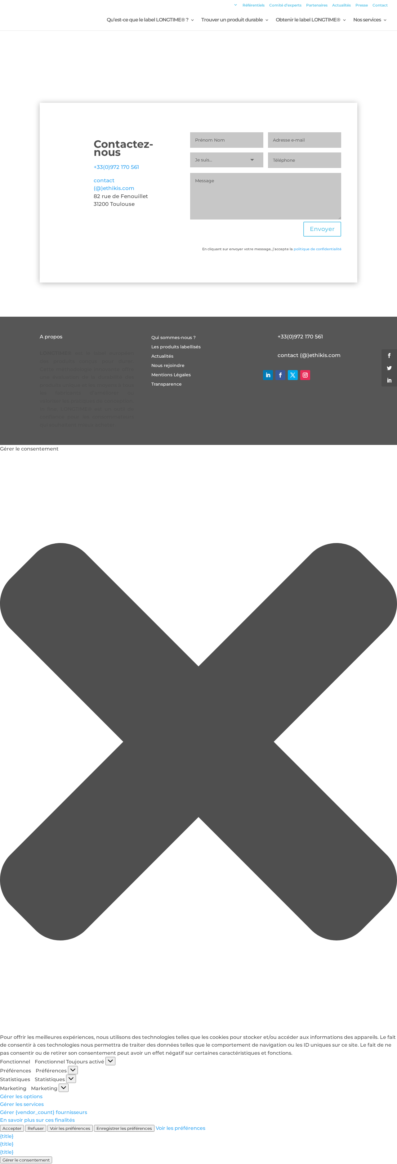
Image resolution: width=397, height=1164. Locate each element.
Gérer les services (22, 1104)
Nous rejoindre (168, 365)
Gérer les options (21, 1096)
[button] (198, 743)
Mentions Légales (171, 375)
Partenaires (317, 5)
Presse (361, 5)
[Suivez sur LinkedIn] (268, 375)
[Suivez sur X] (293, 375)
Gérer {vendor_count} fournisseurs (43, 1112)
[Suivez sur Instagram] (305, 375)
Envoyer (322, 229)
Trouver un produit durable (232, 20)
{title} (7, 1136)
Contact (380, 5)
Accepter (11, 1128)
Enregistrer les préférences (124, 1128)
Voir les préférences (70, 1128)
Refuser (36, 1128)
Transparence (166, 384)
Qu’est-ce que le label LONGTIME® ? (147, 20)
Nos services (367, 20)
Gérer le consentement (26, 1159)
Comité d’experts (285, 5)
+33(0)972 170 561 (116, 167)
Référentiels (254, 5)
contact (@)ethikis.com (309, 355)
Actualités (341, 5)
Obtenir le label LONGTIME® (308, 20)
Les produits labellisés (176, 347)
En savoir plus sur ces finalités (37, 1120)
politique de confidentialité (317, 249)
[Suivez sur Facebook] (280, 375)
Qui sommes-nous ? (173, 337)
